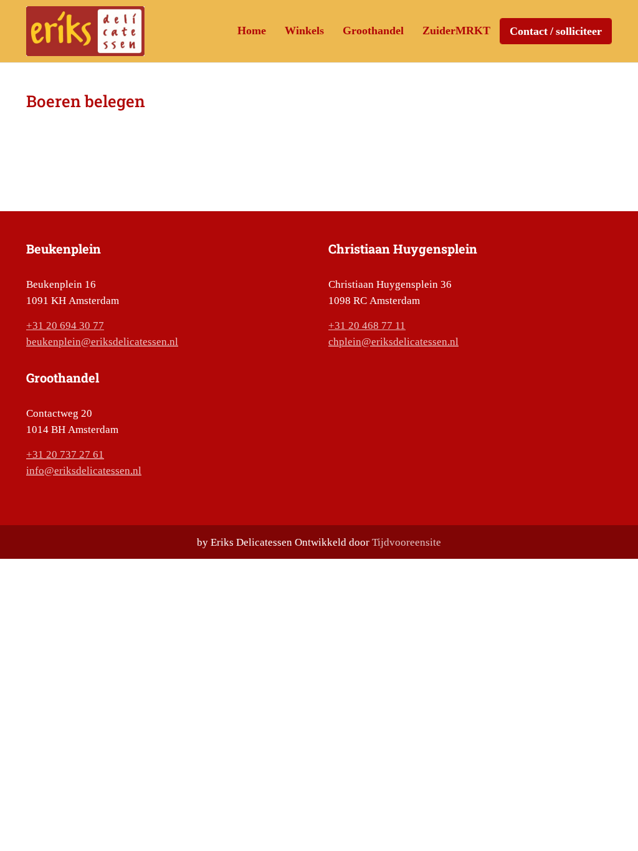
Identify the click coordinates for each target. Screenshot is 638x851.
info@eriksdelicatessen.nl (83, 470)
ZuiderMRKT (456, 30)
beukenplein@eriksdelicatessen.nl (102, 341)
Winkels (304, 30)
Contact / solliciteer (556, 30)
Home (251, 30)
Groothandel (373, 30)
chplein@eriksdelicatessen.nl (393, 341)
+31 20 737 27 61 (65, 454)
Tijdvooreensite (406, 542)
